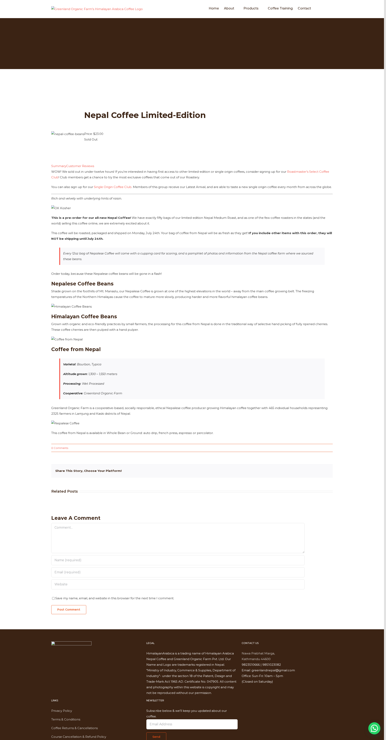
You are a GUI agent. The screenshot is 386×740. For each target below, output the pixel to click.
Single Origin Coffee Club (112, 187)
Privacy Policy (61, 711)
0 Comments (59, 448)
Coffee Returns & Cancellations (74, 728)
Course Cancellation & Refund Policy (78, 737)
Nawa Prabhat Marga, (258, 653)
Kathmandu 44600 (256, 659)
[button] (326, 8)
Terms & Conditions (65, 719)
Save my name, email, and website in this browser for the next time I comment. (114, 598)
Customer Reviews (80, 166)
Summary (58, 166)
